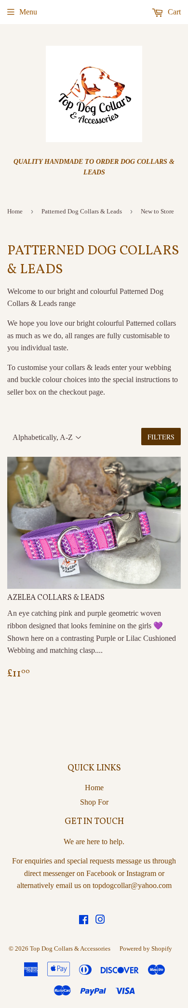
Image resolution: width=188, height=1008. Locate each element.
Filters (161, 436)
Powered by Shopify (146, 948)
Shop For (94, 802)
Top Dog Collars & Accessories (70, 948)
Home (15, 211)
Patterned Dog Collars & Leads (81, 211)
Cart (173, 12)
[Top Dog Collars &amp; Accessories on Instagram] (100, 920)
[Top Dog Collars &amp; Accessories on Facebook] (84, 920)
